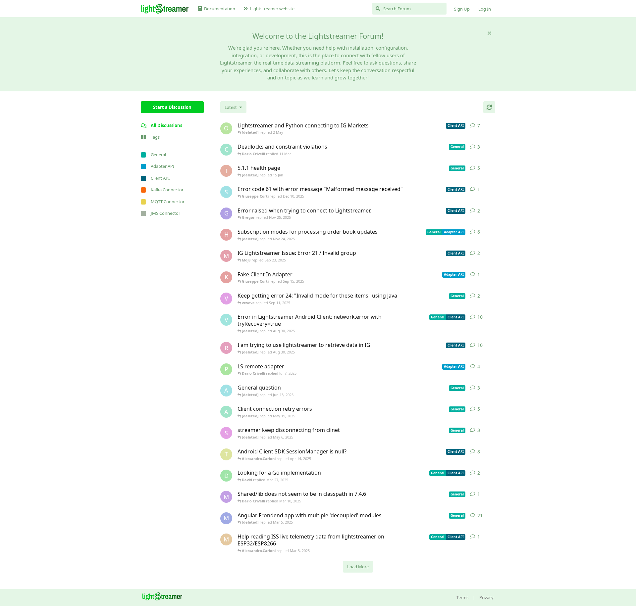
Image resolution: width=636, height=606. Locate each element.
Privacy (486, 597)
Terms (462, 597)
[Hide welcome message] (489, 33)
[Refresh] (489, 107)
